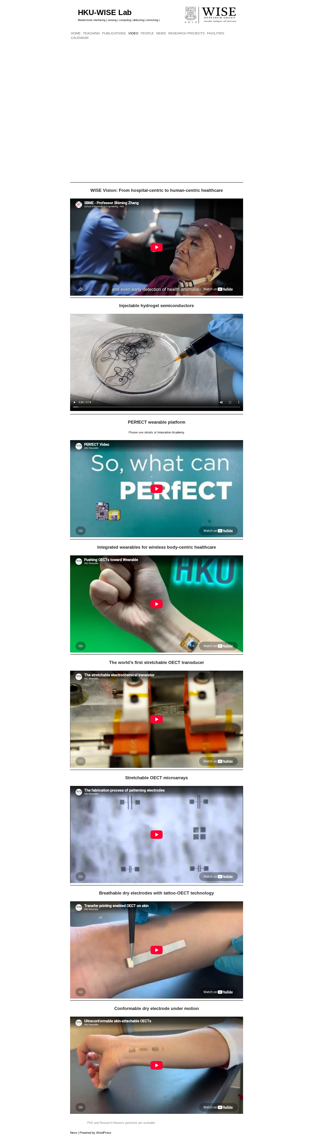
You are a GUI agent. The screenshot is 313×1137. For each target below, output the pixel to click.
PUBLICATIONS (114, 33)
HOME (76, 33)
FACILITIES (215, 33)
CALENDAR (80, 38)
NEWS (161, 33)
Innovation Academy (170, 432)
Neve (73, 1132)
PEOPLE (147, 33)
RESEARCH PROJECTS (186, 33)
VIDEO (133, 33)
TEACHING (91, 33)
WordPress (103, 1132)
